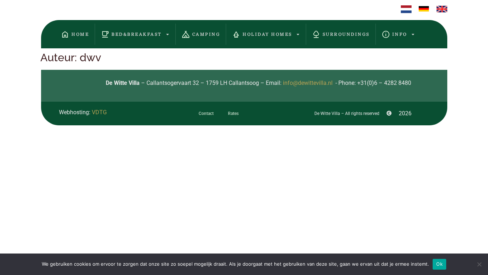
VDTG (99, 112)
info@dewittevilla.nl (308, 82)
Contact (206, 113)
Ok (439, 264)
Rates (233, 113)
